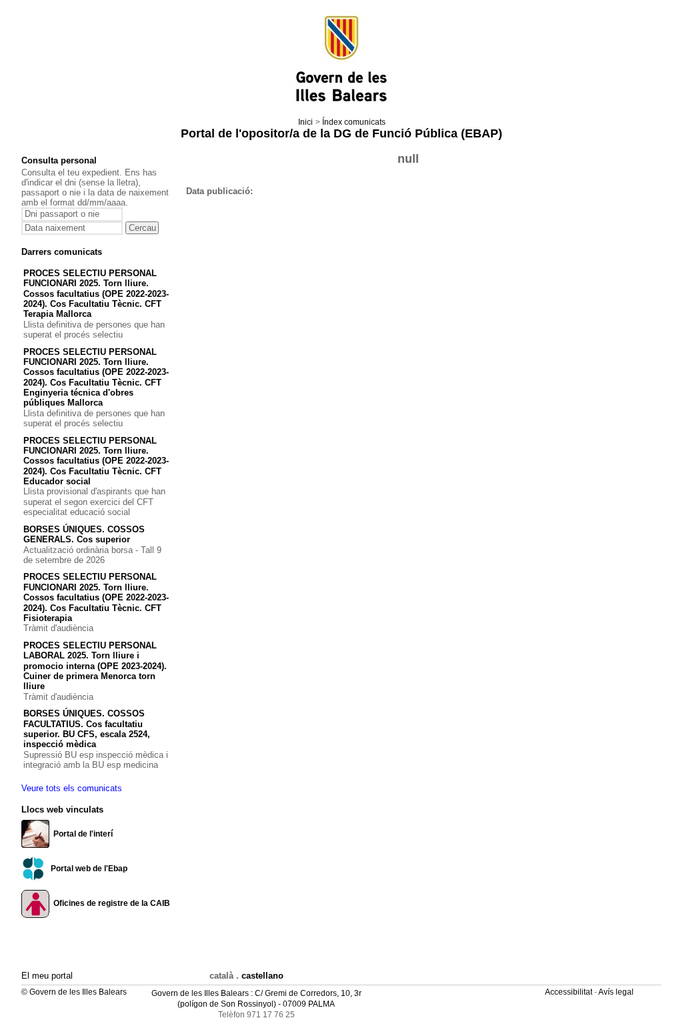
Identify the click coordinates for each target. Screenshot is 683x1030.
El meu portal (47, 976)
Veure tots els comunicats (71, 788)
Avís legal (617, 992)
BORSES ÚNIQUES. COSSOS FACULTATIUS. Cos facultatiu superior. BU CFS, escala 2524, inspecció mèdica (86, 728)
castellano (262, 976)
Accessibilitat (569, 992)
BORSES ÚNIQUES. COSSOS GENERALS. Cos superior (84, 534)
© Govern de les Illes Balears (74, 992)
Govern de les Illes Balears (200, 993)
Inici (305, 122)
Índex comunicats (354, 122)
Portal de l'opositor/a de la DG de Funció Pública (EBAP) (341, 133)
